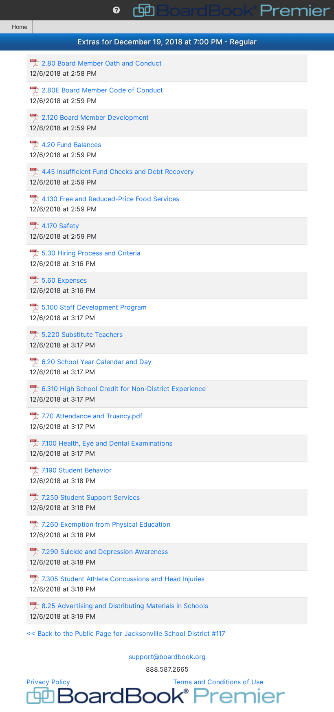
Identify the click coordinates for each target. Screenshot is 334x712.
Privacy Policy (48, 682)
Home (19, 26)
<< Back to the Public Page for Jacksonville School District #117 (125, 633)
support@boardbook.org (167, 657)
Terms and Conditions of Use (218, 682)
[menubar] (167, 10)
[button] (116, 10)
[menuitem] (116, 10)
